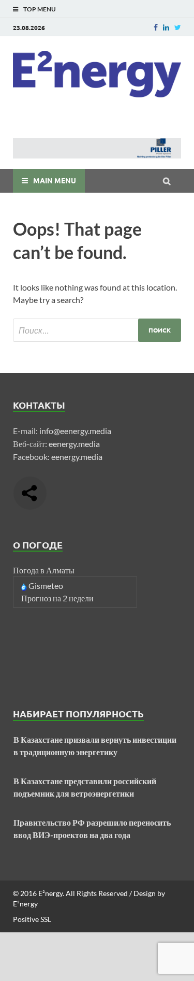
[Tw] (178, 27)
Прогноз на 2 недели (57, 598)
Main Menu (54, 180)
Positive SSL (32, 919)
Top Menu (39, 9)
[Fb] (155, 27)
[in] (166, 27)
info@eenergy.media (75, 431)
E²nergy (50, 893)
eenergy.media (74, 444)
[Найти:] (97, 330)
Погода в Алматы (43, 570)
